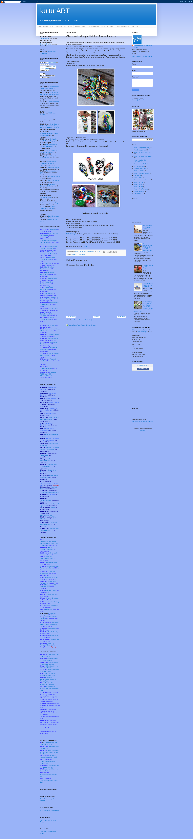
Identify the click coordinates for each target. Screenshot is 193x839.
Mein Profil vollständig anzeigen (142, 56)
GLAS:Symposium (53, 216)
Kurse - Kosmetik (139, 171)
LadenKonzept (71, 234)
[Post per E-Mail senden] (104, 251)
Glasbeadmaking (51, 62)
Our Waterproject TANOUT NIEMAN (100, 26)
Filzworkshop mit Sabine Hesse (49, 810)
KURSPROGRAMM (140, 168)
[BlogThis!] (110, 252)
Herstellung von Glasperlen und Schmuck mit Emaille (49, 163)
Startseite (96, 316)
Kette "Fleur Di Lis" (51, 590)
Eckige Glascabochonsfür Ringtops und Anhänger (48, 240)
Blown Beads (53, 628)
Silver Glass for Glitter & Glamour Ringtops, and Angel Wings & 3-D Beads (50, 126)
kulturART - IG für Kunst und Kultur (143, 46)
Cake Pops (52, 263)
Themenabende (139, 191)
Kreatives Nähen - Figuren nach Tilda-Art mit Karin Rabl (49, 688)
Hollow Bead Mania (54, 176)
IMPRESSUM (80, 26)
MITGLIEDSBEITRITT (64, 26)
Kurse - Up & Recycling (141, 189)
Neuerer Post (71, 316)
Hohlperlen (53, 229)
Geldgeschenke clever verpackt (49, 492)
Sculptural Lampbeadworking (49, 203)
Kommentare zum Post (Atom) (83, 320)
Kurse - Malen (138, 184)
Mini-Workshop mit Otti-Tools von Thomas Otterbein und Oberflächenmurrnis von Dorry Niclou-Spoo (143, 306)
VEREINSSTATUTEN (45, 26)
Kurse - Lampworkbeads (78, 254)
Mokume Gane (54, 635)
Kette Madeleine (51, 594)
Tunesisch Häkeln (53, 334)
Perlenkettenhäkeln (46, 500)
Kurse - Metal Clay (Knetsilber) (143, 156)
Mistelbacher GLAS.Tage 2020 (127, 26)
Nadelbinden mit (53, 338)
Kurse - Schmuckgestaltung (142, 152)
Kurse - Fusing (138, 182)
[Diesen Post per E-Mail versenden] (108, 252)
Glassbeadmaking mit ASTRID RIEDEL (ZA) (148, 285)
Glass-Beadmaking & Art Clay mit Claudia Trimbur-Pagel (49, 752)
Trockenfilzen (54, 639)
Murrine (53, 507)
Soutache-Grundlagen (52, 598)
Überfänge (48, 609)
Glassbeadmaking (45, 44)
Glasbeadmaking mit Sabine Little (148, 267)
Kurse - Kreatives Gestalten (142, 180)
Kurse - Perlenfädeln (140, 164)
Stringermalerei (45, 38)
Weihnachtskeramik (46, 515)
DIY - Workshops (139, 166)
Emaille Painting (53, 632)
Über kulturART (138, 193)
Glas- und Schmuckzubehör (140, 330)
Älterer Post (121, 316)
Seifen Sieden (51, 325)
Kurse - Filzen (138, 177)
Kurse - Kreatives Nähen (141, 173)
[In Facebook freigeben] (114, 252)
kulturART (55, 11)
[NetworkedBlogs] (143, 365)
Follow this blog (142, 368)
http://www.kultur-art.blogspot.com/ (142, 421)
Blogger (142, 430)
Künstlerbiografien (139, 150)
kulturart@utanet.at (138, 100)
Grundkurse (137, 175)
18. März (45, 743)
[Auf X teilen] (112, 252)
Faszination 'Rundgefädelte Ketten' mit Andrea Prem (48, 679)
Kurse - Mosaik (138, 187)
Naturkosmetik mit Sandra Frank (147, 227)
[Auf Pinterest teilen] (116, 252)
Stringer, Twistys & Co (51, 605)
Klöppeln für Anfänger (52, 434)
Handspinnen (49, 293)
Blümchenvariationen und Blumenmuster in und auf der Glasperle (49, 543)
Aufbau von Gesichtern (51, 577)
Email (85, 246)
